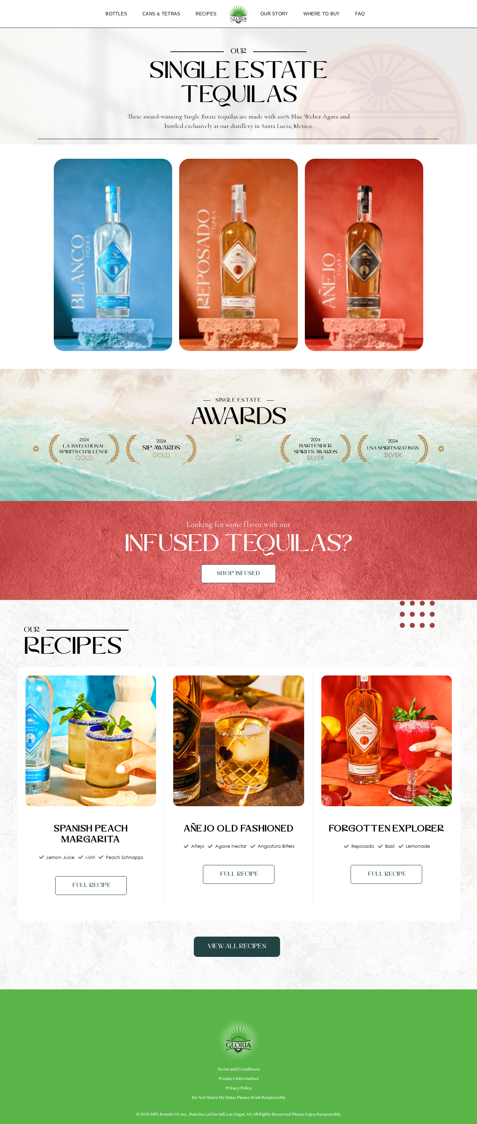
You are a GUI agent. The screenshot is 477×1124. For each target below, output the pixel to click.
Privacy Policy (239, 1088)
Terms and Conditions (238, 1069)
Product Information (239, 1078)
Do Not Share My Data (213, 1097)
